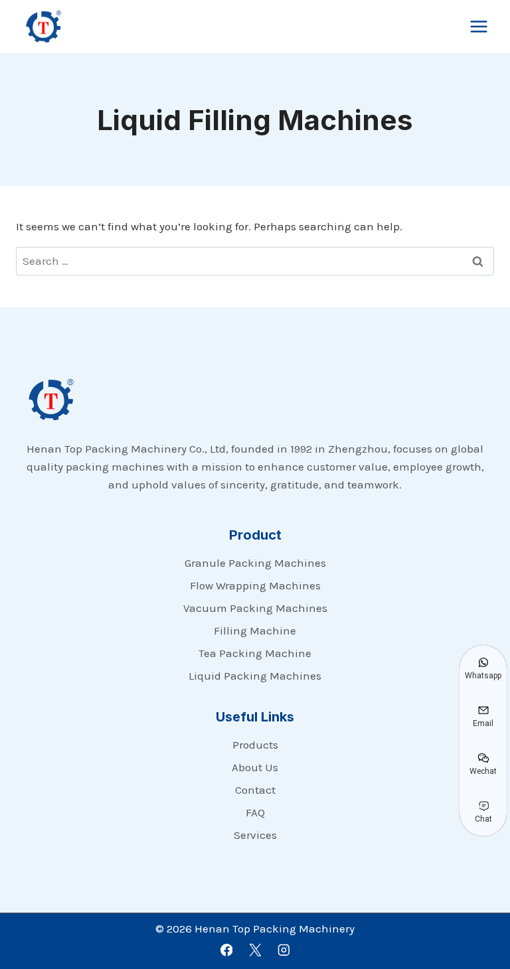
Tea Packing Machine (255, 653)
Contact (255, 789)
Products (255, 744)
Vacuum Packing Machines (255, 608)
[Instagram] (283, 950)
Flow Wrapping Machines (255, 585)
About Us (255, 767)
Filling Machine (255, 630)
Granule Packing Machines (255, 562)
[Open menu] (478, 26)
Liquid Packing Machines (255, 675)
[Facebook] (226, 950)
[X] (254, 950)
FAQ (255, 812)
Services (255, 835)
